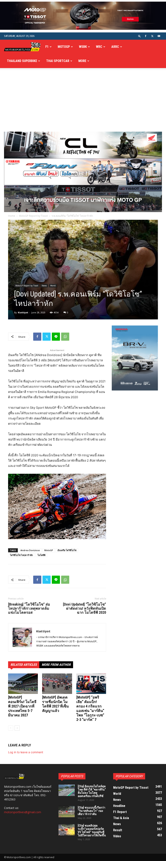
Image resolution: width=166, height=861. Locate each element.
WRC (99, 47)
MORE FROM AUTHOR (56, 665)
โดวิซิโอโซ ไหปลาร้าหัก (21, 555)
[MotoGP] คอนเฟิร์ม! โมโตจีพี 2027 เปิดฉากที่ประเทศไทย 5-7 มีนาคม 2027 (22, 706)
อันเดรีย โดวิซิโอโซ (66, 550)
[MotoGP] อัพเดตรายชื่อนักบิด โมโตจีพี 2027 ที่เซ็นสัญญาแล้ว (55, 704)
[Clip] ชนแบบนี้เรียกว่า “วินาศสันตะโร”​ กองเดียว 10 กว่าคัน (91, 811)
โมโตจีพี (41, 555)
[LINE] (56, 337)
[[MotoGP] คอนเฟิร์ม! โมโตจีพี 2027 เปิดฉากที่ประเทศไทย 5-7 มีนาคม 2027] (23, 683)
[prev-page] (10, 728)
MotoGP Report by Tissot (33, 216)
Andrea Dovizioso (30, 550)
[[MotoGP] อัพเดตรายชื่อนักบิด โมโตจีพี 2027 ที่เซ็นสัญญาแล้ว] (57, 683)
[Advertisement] (83, 101)
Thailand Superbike (22, 61)
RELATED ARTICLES (24, 665)
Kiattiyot (23, 312)
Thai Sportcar (57, 61)
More (82, 61)
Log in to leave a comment (25, 752)
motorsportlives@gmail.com (22, 812)
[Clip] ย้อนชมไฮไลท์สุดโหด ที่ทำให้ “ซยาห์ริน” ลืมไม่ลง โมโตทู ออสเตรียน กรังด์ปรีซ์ (92, 791)
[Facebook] (146, 36)
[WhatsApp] (65, 337)
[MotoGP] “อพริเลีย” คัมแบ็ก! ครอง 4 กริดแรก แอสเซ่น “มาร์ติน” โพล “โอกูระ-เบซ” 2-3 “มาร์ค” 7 (90, 708)
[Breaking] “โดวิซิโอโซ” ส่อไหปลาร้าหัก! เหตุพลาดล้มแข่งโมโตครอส (29, 608)
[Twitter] (152, 36)
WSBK (83, 47)
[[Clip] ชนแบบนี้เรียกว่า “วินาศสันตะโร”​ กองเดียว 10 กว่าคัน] (67, 811)
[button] (139, 35)
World (53, 285)
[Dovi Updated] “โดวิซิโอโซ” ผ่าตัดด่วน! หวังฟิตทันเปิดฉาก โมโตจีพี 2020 (84, 608)
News (44, 285)
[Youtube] (159, 36)
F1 (47, 47)
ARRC (115, 47)
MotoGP (64, 47)
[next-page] (17, 728)
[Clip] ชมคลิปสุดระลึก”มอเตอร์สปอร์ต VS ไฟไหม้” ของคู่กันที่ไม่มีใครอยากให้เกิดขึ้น (92, 830)
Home (11, 216)
